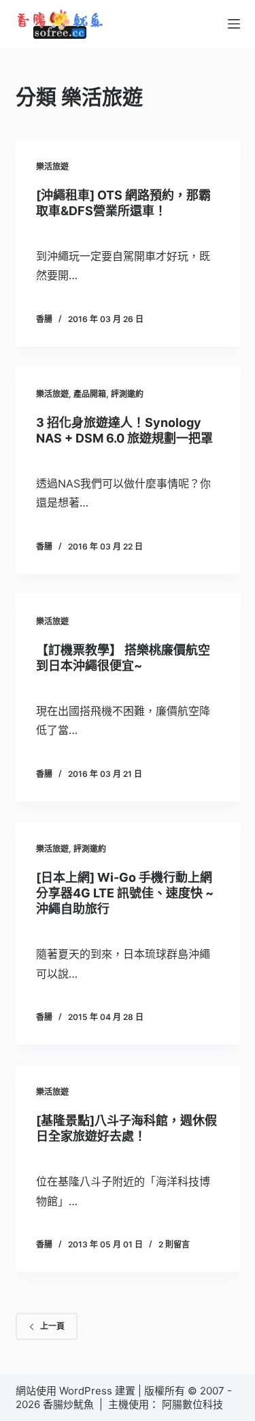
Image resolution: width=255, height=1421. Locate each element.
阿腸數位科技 (194, 1404)
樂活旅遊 (52, 166)
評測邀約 (127, 394)
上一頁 (52, 1326)
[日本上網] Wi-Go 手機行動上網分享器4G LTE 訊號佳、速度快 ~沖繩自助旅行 (125, 893)
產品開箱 (89, 394)
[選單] (234, 24)
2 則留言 (174, 1244)
